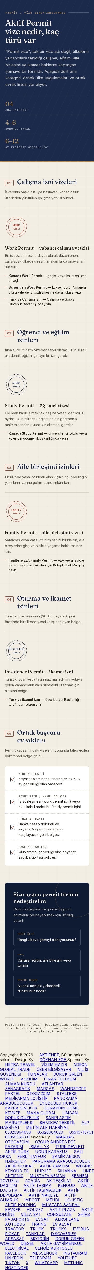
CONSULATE (59, 1214)
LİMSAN (70, 1112)
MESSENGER (44, 1253)
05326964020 (50, 1132)
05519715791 (81, 1132)
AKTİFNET (49, 1054)
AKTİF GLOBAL (19, 1166)
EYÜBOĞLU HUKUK (58, 1103)
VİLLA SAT (31, 1214)
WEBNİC (84, 1166)
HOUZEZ (35, 1209)
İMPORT (32, 1199)
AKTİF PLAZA (62, 1209)
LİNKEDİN (14, 1257)
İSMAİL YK (39, 1146)
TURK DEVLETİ (69, 1146)
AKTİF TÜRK (17, 1151)
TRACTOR (14, 1228)
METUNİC (73, 1262)
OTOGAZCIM (38, 1093)
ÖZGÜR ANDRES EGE (55, 1141)
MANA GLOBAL (41, 1112)
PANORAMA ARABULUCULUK (61, 1161)
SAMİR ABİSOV (66, 1156)
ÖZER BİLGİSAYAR (54, 1069)
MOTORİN (39, 1238)
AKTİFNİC (14, 1175)
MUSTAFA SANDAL (61, 1204)
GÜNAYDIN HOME (61, 1108)
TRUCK (37, 1228)
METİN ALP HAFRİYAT (47, 1127)
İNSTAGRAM (75, 1253)
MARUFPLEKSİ (19, 1122)
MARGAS (45, 1088)
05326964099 (18, 1132)
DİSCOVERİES (63, 1233)
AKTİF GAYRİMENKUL (61, 1243)
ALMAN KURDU (20, 1083)
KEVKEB (12, 1112)
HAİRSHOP (15, 1161)
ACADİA (32, 1180)
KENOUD (66, 1185)
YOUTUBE (67, 1257)
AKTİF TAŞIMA (37, 1185)
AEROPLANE (67, 1219)
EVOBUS (81, 1228)
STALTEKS (67, 1093)
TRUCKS (58, 1228)
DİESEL (27, 1243)
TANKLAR (35, 1233)
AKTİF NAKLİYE (43, 1195)
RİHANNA (67, 1170)
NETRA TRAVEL (20, 1064)
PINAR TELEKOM (60, 1079)
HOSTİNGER (16, 1267)
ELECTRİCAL (17, 1248)
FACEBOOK (15, 1253)
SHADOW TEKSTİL (57, 1122)
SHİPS (84, 1214)
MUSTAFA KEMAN (47, 1175)
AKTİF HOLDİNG (20, 1204)
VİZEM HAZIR (54, 1064)
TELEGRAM (40, 1257)
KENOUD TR (17, 1170)
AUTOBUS (15, 1224)
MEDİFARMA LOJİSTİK (26, 1098)
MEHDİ (52, 1199)
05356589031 (17, 1137)
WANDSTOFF (73, 1088)
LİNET (88, 1170)
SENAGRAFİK (17, 1088)
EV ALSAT (62, 1224)
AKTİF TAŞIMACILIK (42, 1190)
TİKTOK (12, 1262)
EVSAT (42, 1219)
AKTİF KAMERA (55, 1166)
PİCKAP (12, 1233)
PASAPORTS (17, 1219)
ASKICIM (29, 1079)
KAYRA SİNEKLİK (21, 1108)
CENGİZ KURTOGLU (54, 1248)
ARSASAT (14, 1238)
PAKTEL (12, 1093)
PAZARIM (14, 1146)
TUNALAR (37, 1074)
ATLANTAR (52, 1083)
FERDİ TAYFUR (31, 1156)
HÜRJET (43, 1170)
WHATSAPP (46, 1262)
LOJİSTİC (74, 1199)
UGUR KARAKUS (51, 1151)
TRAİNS (38, 1224)
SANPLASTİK (58, 1117)
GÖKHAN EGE (53, 1059)
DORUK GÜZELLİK (22, 1117)
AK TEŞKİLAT (59, 1180)
